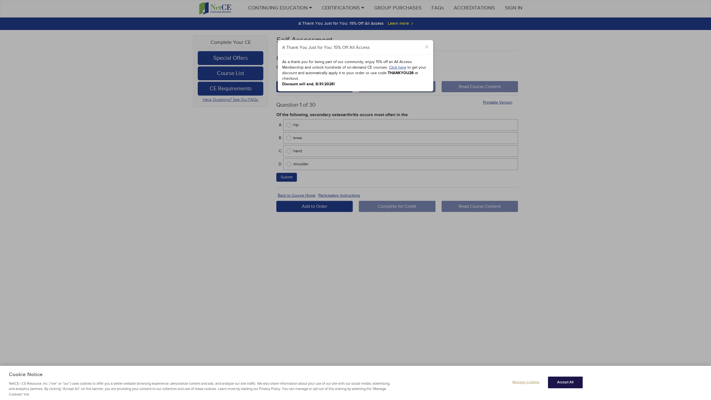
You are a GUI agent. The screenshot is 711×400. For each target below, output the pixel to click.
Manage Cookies (526, 382)
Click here (397, 67)
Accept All (565, 382)
